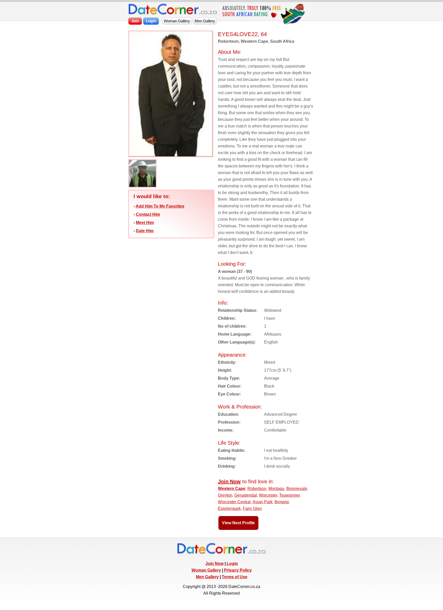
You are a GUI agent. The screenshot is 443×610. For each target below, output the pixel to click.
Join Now (214, 563)
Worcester (268, 495)
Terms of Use (234, 577)
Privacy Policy (238, 570)
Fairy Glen (252, 508)
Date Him (145, 231)
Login (232, 563)
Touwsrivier (289, 495)
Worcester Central (234, 502)
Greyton (225, 495)
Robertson (256, 488)
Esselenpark (229, 508)
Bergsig (282, 502)
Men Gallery (207, 577)
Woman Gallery (206, 570)
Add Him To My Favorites (160, 206)
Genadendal (245, 495)
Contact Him (148, 214)
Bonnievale (296, 488)
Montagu (276, 488)
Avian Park (263, 502)
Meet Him (145, 222)
